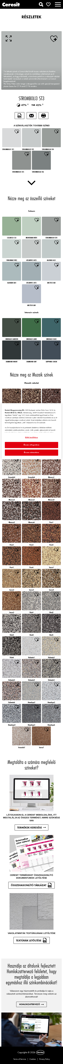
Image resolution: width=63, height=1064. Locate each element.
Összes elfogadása (31, 445)
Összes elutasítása (31, 452)
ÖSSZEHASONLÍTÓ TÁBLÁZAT (28, 885)
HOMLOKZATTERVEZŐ (29, 1004)
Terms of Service (19, 1059)
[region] (32, 431)
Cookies (32, 1059)
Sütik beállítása (31, 437)
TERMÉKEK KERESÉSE (29, 827)
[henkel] (40, 1052)
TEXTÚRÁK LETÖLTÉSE (28, 940)
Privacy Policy (44, 1059)
